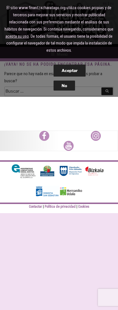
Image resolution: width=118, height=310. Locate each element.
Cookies (83, 207)
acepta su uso (17, 36)
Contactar (35, 207)
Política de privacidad (60, 207)
